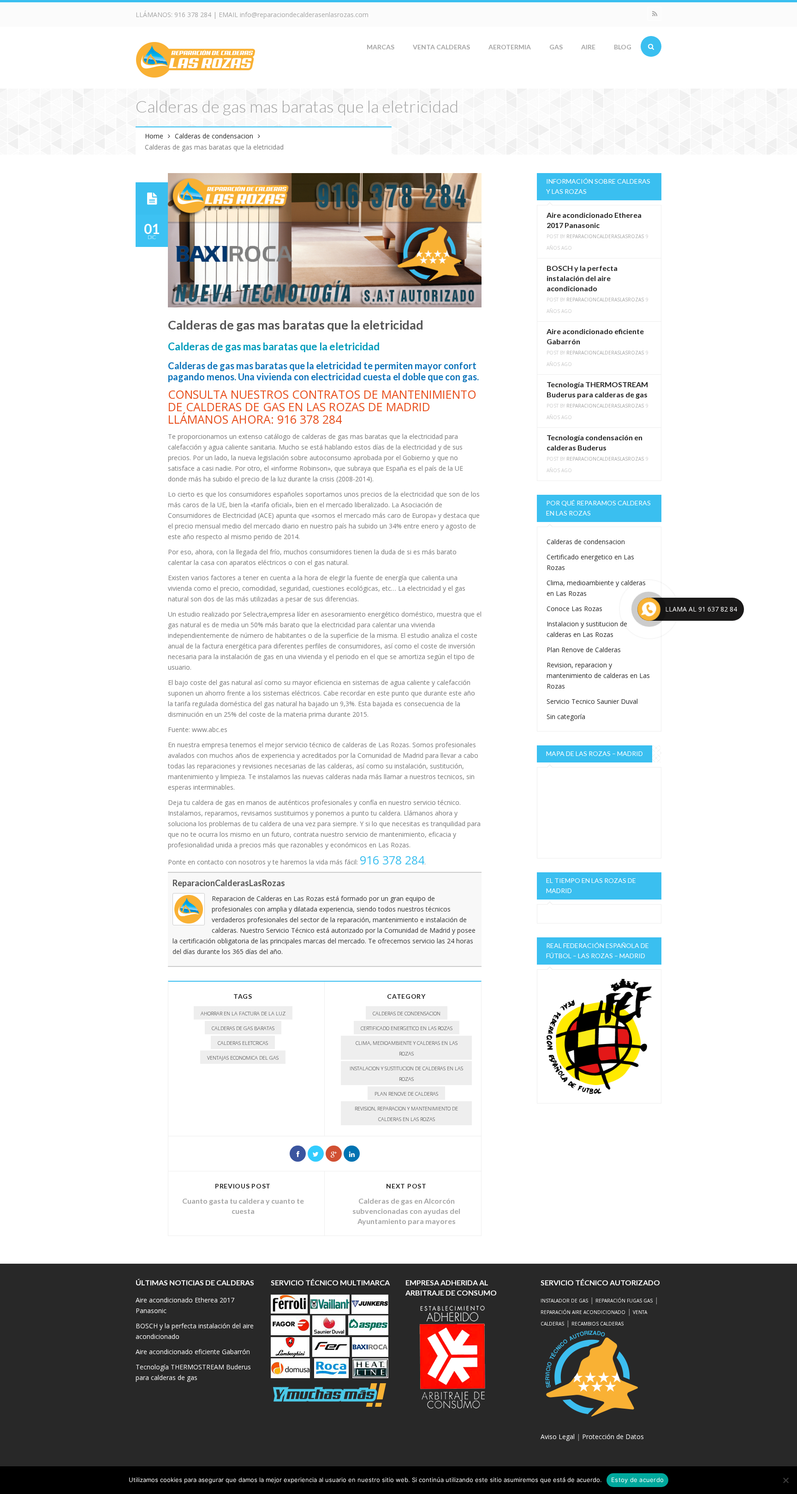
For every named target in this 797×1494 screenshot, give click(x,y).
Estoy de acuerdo (637, 1479)
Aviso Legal (558, 1436)
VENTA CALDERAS (441, 47)
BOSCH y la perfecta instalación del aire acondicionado (582, 278)
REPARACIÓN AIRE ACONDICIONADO (583, 1312)
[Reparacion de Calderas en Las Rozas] (196, 58)
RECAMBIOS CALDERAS (597, 1323)
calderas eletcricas (243, 1042)
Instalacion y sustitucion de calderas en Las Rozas (406, 1073)
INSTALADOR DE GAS (564, 1300)
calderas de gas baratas (243, 1028)
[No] (785, 1480)
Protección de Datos (613, 1436)
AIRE (588, 47)
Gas (556, 47)
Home (154, 136)
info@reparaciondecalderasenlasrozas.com (304, 14)
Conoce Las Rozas (574, 608)
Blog (622, 47)
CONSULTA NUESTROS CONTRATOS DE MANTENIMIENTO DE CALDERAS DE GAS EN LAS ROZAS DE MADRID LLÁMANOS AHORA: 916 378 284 (322, 406)
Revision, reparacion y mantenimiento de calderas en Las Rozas (406, 1113)
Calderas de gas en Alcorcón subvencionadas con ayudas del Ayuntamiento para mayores (406, 1210)
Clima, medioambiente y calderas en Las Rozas (407, 1048)
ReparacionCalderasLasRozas (228, 883)
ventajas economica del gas (243, 1057)
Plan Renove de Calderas (406, 1093)
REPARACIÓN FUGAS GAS (624, 1300)
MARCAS (380, 47)
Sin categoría (566, 716)
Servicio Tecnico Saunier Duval (592, 701)
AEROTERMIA (509, 47)
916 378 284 (192, 14)
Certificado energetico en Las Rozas (406, 1028)
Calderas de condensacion (214, 136)
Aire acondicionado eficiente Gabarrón (193, 1351)
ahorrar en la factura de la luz (243, 1013)
